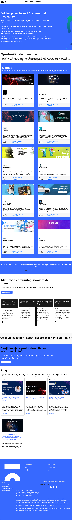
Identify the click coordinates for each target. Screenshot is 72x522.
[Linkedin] (56, 487)
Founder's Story (5, 379)
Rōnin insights (52, 379)
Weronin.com (19, 492)
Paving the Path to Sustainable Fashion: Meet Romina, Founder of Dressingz (11, 399)
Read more (4, 413)
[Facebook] (51, 487)
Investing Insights (29, 379)
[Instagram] (53, 487)
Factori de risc (57, 508)
